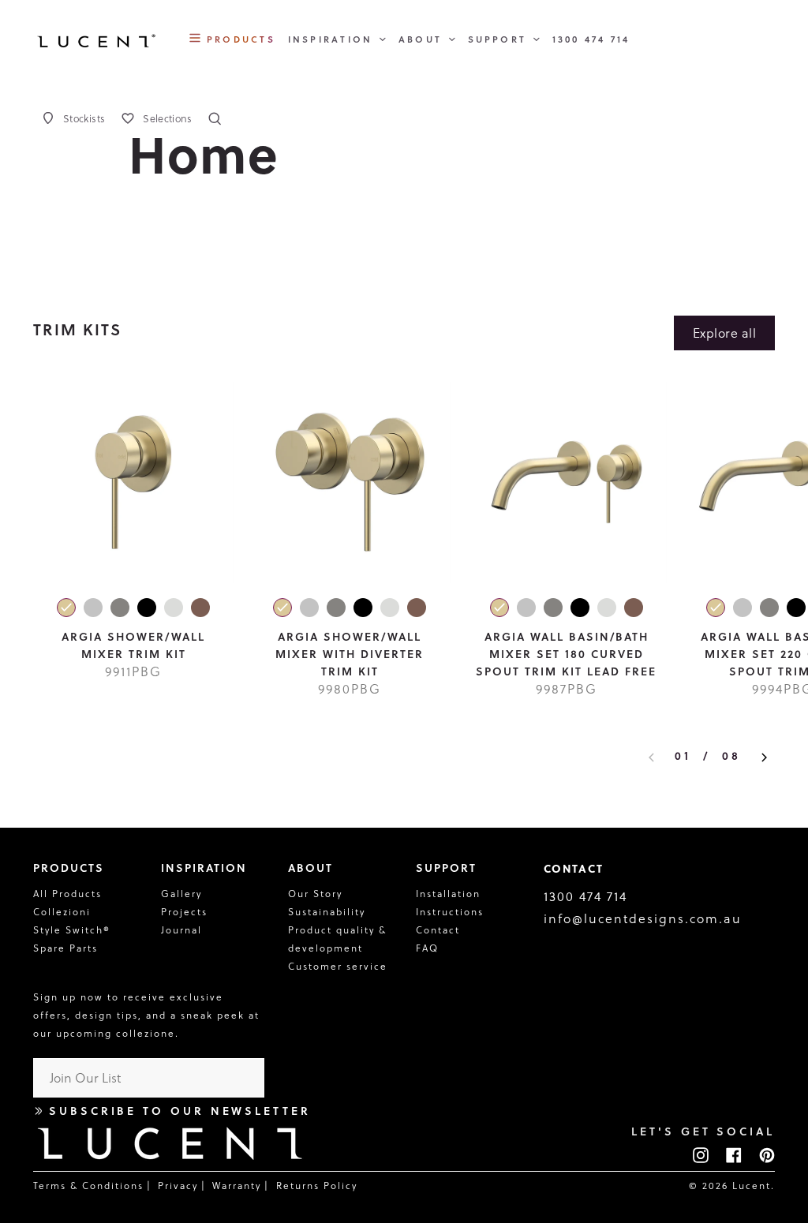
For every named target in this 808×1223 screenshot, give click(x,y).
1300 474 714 (585, 896)
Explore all (724, 333)
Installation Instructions (450, 902)
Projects (184, 911)
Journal (181, 930)
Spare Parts (65, 948)
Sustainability (326, 911)
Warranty (236, 1185)
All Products (67, 893)
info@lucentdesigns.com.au (643, 918)
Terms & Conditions (88, 1185)
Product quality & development (339, 939)
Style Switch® (71, 930)
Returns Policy (316, 1185)
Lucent (751, 1185)
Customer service (337, 966)
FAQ (427, 948)
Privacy (178, 1185)
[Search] (214, 118)
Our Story (315, 893)
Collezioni (62, 911)
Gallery (181, 893)
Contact (438, 930)
